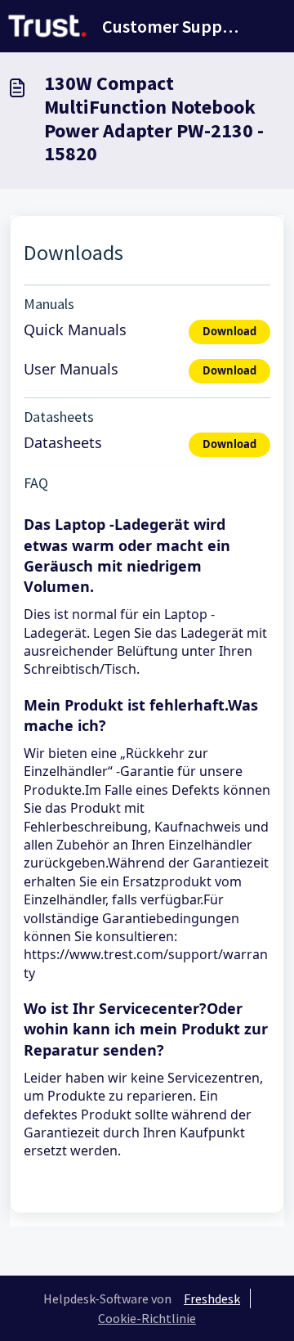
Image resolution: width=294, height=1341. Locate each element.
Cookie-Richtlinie (147, 1318)
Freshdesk (212, 1298)
